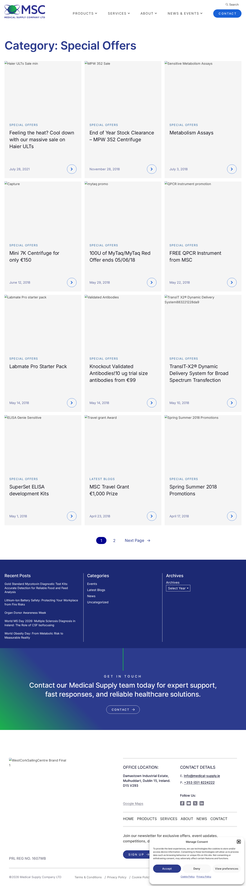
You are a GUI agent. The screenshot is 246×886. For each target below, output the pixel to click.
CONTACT (227, 13)
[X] (195, 803)
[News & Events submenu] (204, 13)
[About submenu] (158, 13)
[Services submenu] (131, 13)
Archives (173, 582)
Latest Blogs (96, 590)
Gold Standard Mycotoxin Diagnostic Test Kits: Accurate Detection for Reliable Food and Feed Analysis (36, 588)
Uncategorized (97, 602)
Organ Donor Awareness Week (25, 612)
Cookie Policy (188, 876)
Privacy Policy (203, 876)
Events (92, 584)
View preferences (226, 868)
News (91, 596)
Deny (196, 868)
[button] (239, 841)
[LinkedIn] (202, 803)
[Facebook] (182, 803)
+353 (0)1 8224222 (199, 782)
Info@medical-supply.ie (202, 776)
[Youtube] (189, 803)
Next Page (138, 540)
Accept (167, 868)
